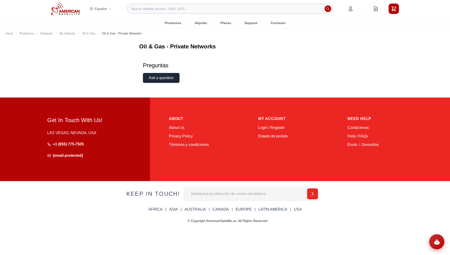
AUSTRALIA (195, 209)
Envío (352, 145)
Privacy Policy (181, 136)
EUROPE (244, 209)
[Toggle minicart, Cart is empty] (394, 9)
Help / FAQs (357, 136)
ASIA (173, 209)
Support (250, 23)
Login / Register (271, 128)
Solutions (46, 33)
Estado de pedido (273, 136)
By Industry (67, 33)
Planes (225, 23)
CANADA (221, 209)
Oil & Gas (88, 33)
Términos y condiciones (189, 145)
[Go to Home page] (65, 8)
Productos (173, 23)
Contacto (278, 23)
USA (298, 209)
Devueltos (370, 145)
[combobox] (230, 9)
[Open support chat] (436, 241)
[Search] (328, 8)
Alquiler (201, 23)
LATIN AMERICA (272, 209)
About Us (176, 128)
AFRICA (155, 209)
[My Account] (350, 8)
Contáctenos (358, 128)
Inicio (9, 33)
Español (101, 9)
